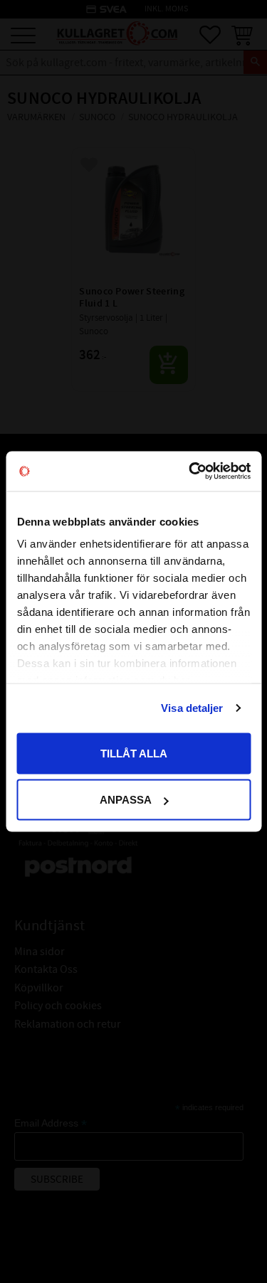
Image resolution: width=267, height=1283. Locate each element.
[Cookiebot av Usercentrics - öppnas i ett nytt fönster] (190, 471)
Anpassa (126, 800)
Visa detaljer (192, 708)
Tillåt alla (133, 753)
